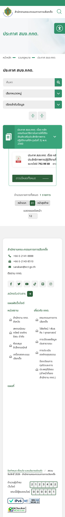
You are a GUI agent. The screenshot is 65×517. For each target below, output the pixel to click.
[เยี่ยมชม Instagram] (50, 284)
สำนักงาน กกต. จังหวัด (20, 320)
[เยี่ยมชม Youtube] (26, 284)
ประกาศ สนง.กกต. (46, 58)
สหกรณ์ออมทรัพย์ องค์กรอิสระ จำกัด (20, 333)
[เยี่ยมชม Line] (42, 284)
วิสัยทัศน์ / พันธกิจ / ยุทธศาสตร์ (48, 331)
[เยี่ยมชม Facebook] (11, 284)
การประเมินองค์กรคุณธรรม (48, 352)
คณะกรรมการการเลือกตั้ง (48, 320)
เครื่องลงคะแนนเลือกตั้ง (21, 356)
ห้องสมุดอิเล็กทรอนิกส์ (20, 345)
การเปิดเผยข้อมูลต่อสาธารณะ (48, 341)
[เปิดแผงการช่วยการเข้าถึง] (59, 28)
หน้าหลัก (7, 58)
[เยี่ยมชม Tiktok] (34, 284)
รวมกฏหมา (24, 58)
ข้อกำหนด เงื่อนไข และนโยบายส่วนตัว (25, 471)
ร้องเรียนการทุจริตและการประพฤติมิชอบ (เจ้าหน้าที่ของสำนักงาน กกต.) (48, 369)
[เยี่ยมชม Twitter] (19, 284)
